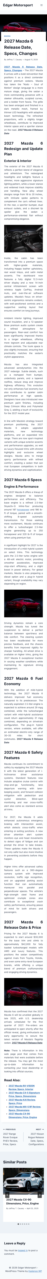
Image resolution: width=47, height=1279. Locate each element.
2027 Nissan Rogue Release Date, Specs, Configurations (36, 1137)
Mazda (7, 36)
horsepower (23, 509)
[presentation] (23, 1181)
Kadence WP (35, 1271)
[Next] (40, 1195)
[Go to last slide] (7, 1195)
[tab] (18, 1224)
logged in (23, 1250)
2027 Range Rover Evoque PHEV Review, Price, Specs (10, 1137)
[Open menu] (41, 5)
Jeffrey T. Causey (14, 60)
